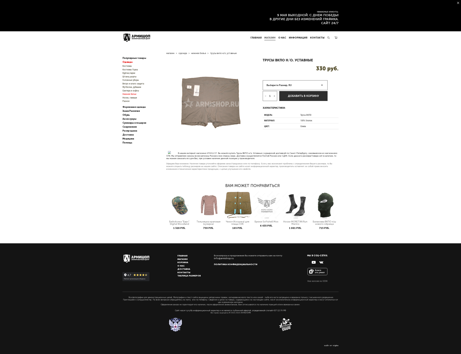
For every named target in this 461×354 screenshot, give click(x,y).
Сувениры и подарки (134, 123)
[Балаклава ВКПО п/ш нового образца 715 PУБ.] (325, 205)
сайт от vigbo (331, 345)
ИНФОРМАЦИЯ (298, 37)
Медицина (128, 139)
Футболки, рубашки (131, 87)
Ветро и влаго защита (133, 83)
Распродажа (129, 131)
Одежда (127, 62)
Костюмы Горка (130, 69)
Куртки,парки (128, 73)
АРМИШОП (212, 153)
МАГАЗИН (270, 37)
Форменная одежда (134, 107)
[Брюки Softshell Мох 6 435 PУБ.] (267, 205)
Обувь (126, 115)
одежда (182, 53)
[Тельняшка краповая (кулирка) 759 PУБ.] (209, 205)
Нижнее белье (129, 94)
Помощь (127, 143)
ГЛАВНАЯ (256, 37)
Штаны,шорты (129, 76)
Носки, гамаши (129, 97)
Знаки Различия (131, 111)
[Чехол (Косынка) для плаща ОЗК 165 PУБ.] (238, 205)
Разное (125, 101)
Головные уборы (130, 80)
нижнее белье (198, 53)
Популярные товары (134, 58)
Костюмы (127, 65)
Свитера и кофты (130, 90)
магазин (170, 53)
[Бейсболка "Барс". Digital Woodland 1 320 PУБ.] (180, 205)
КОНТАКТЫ (317, 37)
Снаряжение (129, 127)
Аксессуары (129, 119)
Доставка (128, 135)
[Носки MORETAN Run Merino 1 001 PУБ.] (296, 205)
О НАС (282, 37)
